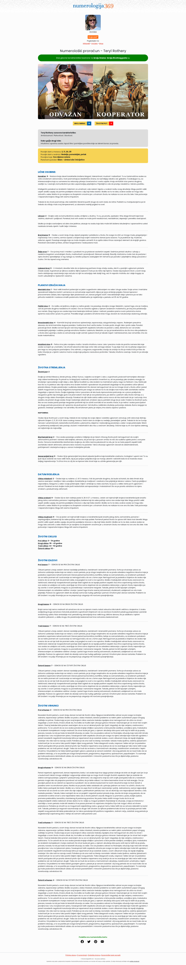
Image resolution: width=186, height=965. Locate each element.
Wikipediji (86, 43)
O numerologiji (82, 955)
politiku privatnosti (134, 961)
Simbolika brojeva (94, 955)
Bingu (101, 43)
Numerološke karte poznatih (111, 955)
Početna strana (70, 955)
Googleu (94, 43)
